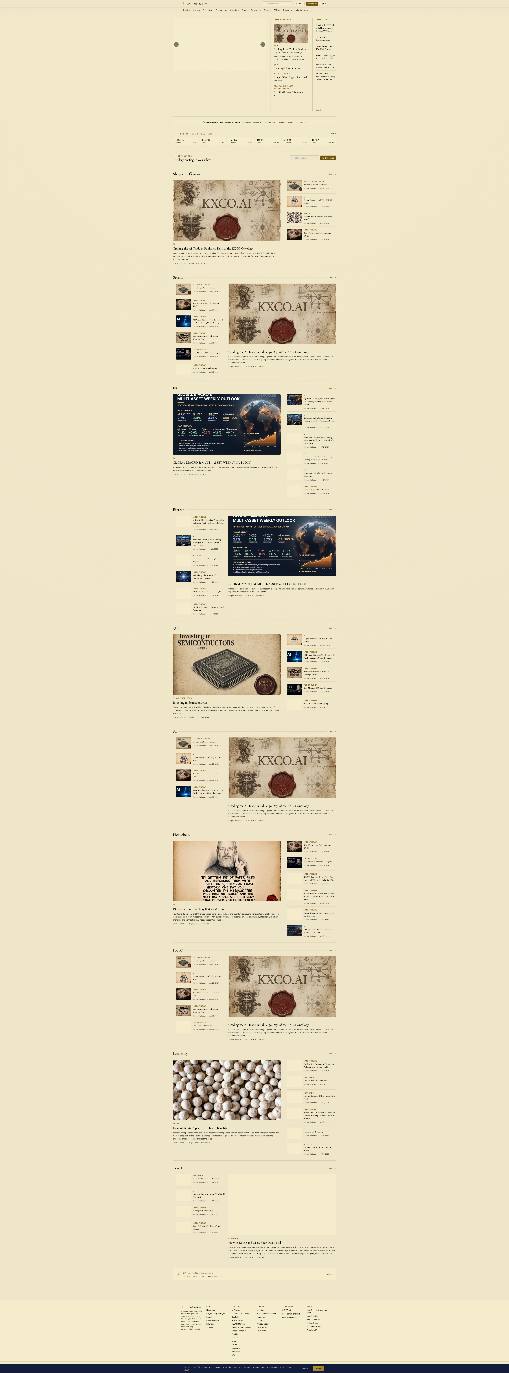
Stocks (196, 10)
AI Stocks (236, 1304)
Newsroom (261, 1325)
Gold (210, 10)
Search (209, 1311)
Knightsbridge (301, 10)
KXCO (234, 1339)
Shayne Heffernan (180, 105)
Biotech (267, 10)
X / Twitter (288, 1304)
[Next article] (262, 44)
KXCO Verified (313, 1310)
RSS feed (210, 1318)
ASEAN (277, 10)
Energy (219, 10)
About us (260, 1304)
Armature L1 (312, 1324)
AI (226, 10)
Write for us (312, 4)
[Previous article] (176, 44)
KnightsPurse (312, 1317)
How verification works (266, 1308)
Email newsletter (289, 1312)
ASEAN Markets (238, 1318)
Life (233, 1349)
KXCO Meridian (313, 1314)
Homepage (211, 1304)
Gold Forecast (237, 1314)
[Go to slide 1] (217, 68)
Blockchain (256, 10)
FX (204, 10)
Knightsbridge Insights (216, 1308)
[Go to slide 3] (221, 68)
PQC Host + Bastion (315, 1321)
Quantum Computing (241, 1308)
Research (287, 10)
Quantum (234, 10)
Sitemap (210, 1321)
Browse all (332, 128)
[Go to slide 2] (219, 68)
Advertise (261, 1311)
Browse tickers (212, 1314)
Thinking (235, 1328)
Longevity (236, 1342)
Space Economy (239, 1325)
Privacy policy (263, 1318)
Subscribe (329, 152)
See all (319, 104)
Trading (186, 10)
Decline (305, 1368)
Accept (319, 1368)
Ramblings (236, 1345)
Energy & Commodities (241, 1321)
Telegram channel (292, 1308)
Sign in (323, 4)
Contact (260, 1314)
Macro (234, 1335)
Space (245, 10)
